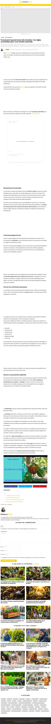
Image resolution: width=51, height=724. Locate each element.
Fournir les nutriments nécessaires (15, 499)
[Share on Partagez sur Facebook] (11, 486)
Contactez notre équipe (11, 720)
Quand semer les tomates (13, 495)
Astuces (4, 504)
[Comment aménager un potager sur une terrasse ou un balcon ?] (13, 612)
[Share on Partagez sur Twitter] (25, 486)
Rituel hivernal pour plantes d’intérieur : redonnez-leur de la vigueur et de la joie (36, 688)
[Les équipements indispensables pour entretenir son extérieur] (13, 573)
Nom (2, 546)
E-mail (2, 550)
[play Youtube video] (25, 469)
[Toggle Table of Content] (5, 493)
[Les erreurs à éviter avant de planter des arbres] (13, 593)
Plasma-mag (42, 720)
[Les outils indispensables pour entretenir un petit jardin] (38, 612)
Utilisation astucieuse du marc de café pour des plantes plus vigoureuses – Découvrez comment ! (12, 667)
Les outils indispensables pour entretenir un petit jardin (35, 621)
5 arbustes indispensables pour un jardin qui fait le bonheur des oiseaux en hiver (12, 645)
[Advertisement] (25, 68)
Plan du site (27, 720)
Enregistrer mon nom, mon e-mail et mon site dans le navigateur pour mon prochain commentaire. (23, 557)
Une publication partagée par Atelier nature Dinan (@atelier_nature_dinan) (26, 162)
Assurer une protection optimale (15, 501)
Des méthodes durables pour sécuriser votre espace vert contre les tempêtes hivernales (38, 667)
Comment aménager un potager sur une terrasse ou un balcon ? (12, 621)
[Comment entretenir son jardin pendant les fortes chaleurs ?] (38, 593)
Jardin (10, 504)
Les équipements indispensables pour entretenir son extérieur (12, 582)
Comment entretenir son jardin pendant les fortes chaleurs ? (36, 602)
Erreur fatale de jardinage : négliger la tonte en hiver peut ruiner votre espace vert (12, 688)
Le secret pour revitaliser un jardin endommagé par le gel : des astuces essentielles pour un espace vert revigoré (37, 646)
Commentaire (4, 531)
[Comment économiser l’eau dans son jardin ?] (38, 573)
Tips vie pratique (4, 641)
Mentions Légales (20, 720)
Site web (3, 554)
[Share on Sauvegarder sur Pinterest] (40, 486)
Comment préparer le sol (13, 497)
